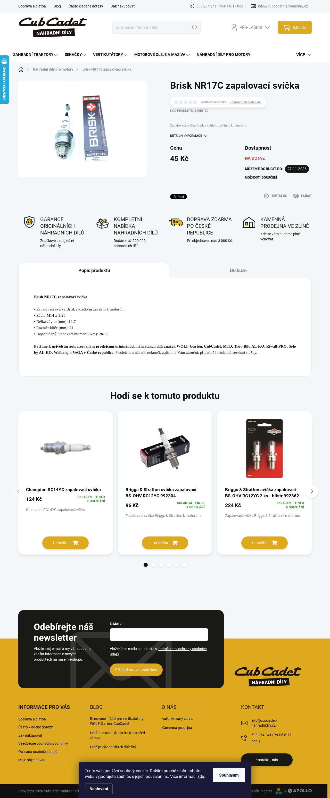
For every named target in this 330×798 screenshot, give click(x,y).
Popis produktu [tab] (94, 270)
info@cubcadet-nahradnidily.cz (264, 723)
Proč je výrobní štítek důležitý (113, 747)
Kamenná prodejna (177, 728)
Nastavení (98, 788)
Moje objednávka (31, 760)
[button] (146, 565)
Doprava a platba (32, 6)
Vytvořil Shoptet (259, 791)
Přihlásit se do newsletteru (136, 670)
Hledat (194, 27)
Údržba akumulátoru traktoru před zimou (117, 735)
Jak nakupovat (123, 6)
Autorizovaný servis (177, 719)
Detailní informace (186, 136)
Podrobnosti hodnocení (245, 102)
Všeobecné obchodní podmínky (43, 743)
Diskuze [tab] (238, 270)
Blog (57, 6)
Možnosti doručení (261, 177)
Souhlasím (229, 775)
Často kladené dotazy (86, 6)
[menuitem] (36, 54)
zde (200, 776)
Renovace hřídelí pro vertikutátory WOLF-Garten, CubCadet (117, 721)
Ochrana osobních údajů (37, 752)
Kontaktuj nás (266, 760)
